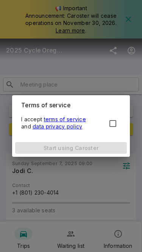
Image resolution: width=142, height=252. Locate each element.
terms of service (65, 119)
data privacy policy (57, 126)
